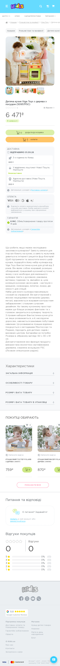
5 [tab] (29, 82)
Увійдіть (13, 519)
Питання (50, 16)
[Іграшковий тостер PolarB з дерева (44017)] (19, 437)
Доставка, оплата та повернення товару (15, 626)
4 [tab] (27, 82)
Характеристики (32, 16)
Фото (6, 16)
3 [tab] (25, 82)
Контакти (10, 648)
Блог (33, 638)
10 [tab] (39, 82)
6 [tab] (31, 82)
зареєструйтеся (17, 521)
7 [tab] (33, 82)
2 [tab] (23, 82)
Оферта (9, 634)
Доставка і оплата (39, 190)
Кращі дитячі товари (41, 625)
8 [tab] (35, 82)
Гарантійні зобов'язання (17, 631)
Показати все (33, 485)
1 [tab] (21, 82)
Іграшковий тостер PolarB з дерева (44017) (18, 460)
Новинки (35, 629)
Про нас (9, 645)
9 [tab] (37, 82)
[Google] (17, 612)
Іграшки (13, 22)
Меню (6, 6)
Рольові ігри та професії (29, 22)
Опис (17, 16)
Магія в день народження (37, 633)
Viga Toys (45, 22)
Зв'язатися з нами (14, 652)
